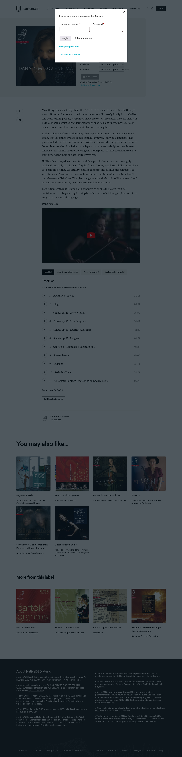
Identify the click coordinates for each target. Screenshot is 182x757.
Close (124, 12)
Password (98, 24)
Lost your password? (69, 47)
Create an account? (70, 54)
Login (65, 38)
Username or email (70, 24)
